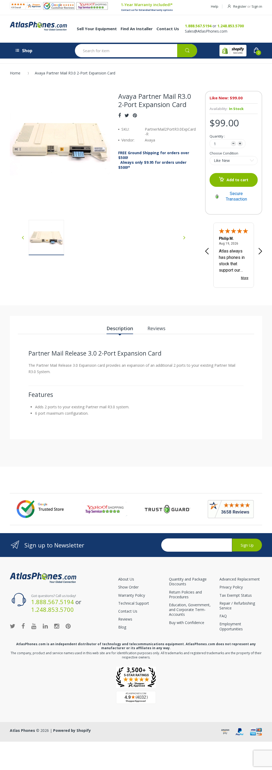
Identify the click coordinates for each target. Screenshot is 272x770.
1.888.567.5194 (198, 25)
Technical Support (133, 603)
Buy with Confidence (186, 622)
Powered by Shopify (72, 730)
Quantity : (217, 136)
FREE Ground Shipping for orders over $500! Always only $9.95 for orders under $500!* (153, 160)
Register (239, 6)
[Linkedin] (45, 626)
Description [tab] (120, 328)
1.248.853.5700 (230, 25)
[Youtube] (33, 626)
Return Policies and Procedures (185, 594)
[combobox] (136, 50)
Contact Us (127, 611)
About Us (126, 579)
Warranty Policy (131, 595)
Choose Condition (224, 153)
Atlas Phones (22, 730)
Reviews (125, 619)
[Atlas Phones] (43, 577)
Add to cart (237, 179)
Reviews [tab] (156, 328)
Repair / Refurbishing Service (237, 605)
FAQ (223, 615)
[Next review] (260, 251)
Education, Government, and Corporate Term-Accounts (190, 609)
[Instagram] (56, 626)
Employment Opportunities (231, 626)
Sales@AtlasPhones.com (206, 31)
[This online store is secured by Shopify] (232, 50)
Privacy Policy (231, 587)
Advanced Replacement (239, 579)
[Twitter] (127, 115)
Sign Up (247, 545)
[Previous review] (207, 251)
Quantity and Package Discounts (188, 581)
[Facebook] (119, 115)
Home (15, 73)
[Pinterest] (135, 115)
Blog (122, 627)
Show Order (128, 587)
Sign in (257, 6)
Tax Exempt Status (235, 595)
